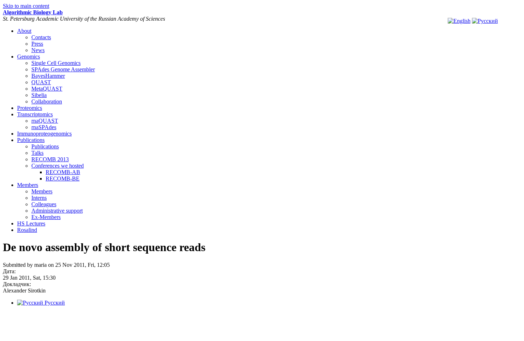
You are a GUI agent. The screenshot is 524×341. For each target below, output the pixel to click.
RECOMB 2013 (50, 159)
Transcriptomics (35, 114)
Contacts (41, 37)
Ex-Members (46, 217)
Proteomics (29, 108)
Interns (39, 198)
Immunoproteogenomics (44, 134)
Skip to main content (26, 6)
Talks (37, 153)
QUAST (41, 82)
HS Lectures (31, 223)
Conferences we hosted (57, 166)
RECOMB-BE (62, 178)
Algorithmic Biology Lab (33, 12)
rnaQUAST (44, 121)
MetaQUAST (46, 89)
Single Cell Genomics (56, 63)
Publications (31, 140)
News (38, 50)
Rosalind (27, 230)
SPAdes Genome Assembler (63, 69)
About (24, 31)
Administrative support (57, 211)
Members (27, 185)
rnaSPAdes (43, 127)
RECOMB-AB (63, 172)
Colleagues (43, 204)
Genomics (28, 57)
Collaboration (46, 101)
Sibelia (39, 95)
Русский (54, 303)
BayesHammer (48, 76)
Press (37, 44)
